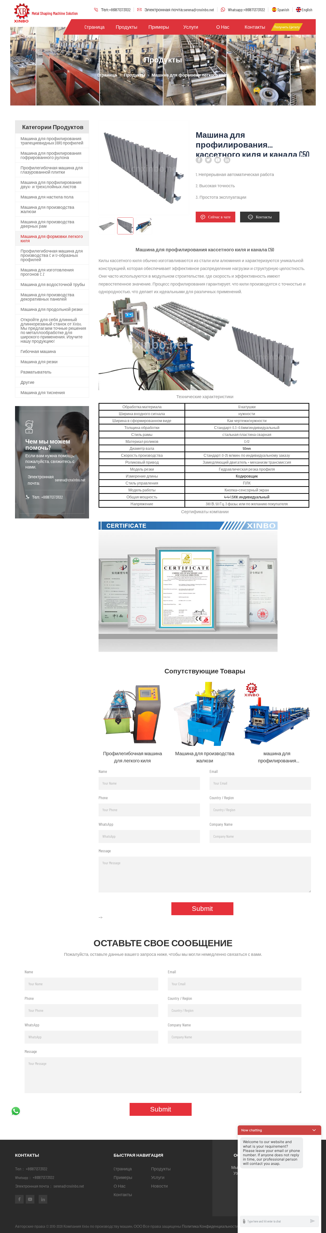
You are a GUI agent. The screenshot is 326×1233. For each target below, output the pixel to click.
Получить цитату (287, 27)
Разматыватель (36, 371)
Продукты (126, 27)
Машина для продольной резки (52, 309)
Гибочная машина (38, 351)
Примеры (158, 27)
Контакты (255, 27)
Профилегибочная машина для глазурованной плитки (52, 170)
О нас (222, 27)
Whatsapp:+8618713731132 (246, 9)
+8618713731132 (52, 497)
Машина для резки (39, 361)
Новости (159, 1186)
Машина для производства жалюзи (47, 209)
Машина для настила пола (47, 196)
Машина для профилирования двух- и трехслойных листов (51, 184)
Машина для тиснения (43, 392)
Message (105, 850)
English (307, 9)
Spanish (283, 9)
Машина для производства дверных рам (47, 224)
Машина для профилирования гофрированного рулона (51, 155)
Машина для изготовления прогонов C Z (47, 272)
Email (214, 771)
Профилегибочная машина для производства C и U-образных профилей (52, 255)
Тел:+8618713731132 (116, 9)
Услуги (190, 27)
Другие (27, 382)
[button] (279, 1130)
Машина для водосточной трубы (53, 284)
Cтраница (94, 27)
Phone (103, 797)
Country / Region (222, 797)
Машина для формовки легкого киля (52, 238)
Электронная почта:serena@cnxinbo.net (179, 9)
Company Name (221, 824)
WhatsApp (106, 824)
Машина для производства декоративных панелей (47, 297)
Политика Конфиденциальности (210, 1226)
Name (103, 771)
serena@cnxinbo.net (70, 479)
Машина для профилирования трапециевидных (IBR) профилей (52, 140)
